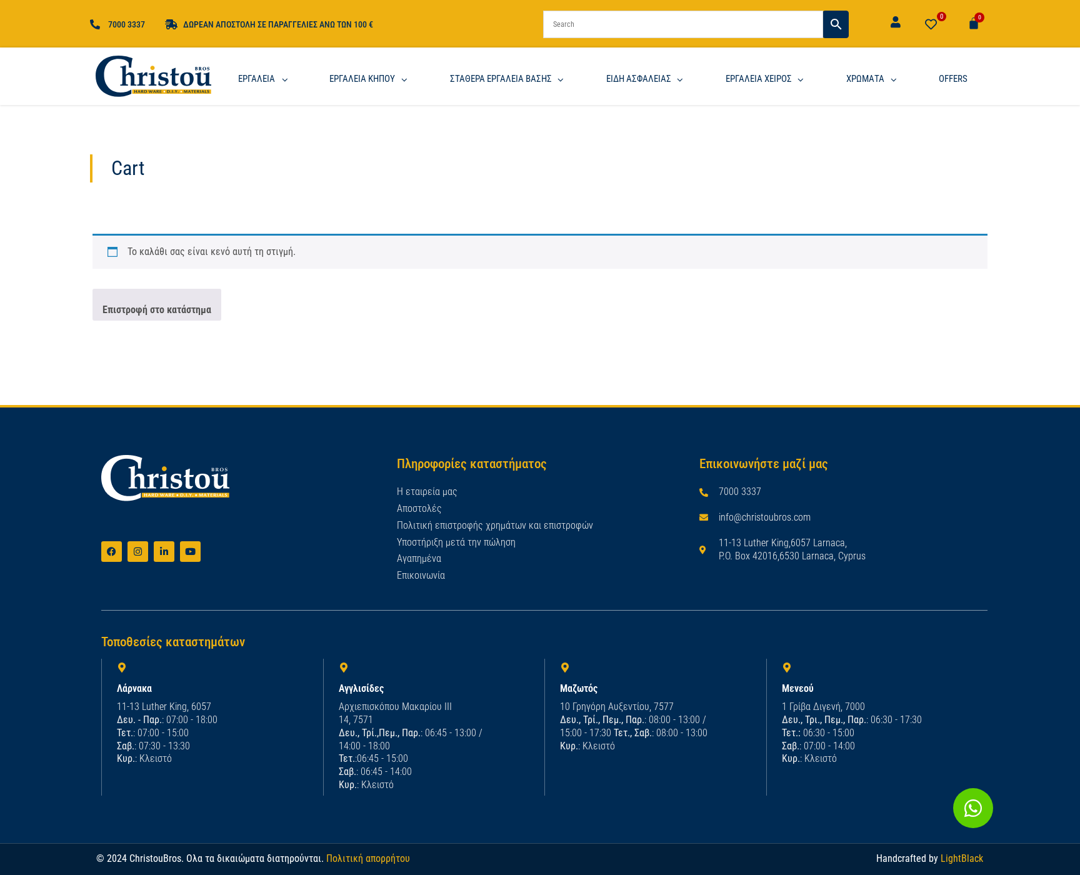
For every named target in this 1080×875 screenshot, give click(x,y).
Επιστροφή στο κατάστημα (156, 310)
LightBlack (962, 858)
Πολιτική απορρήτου (368, 858)
